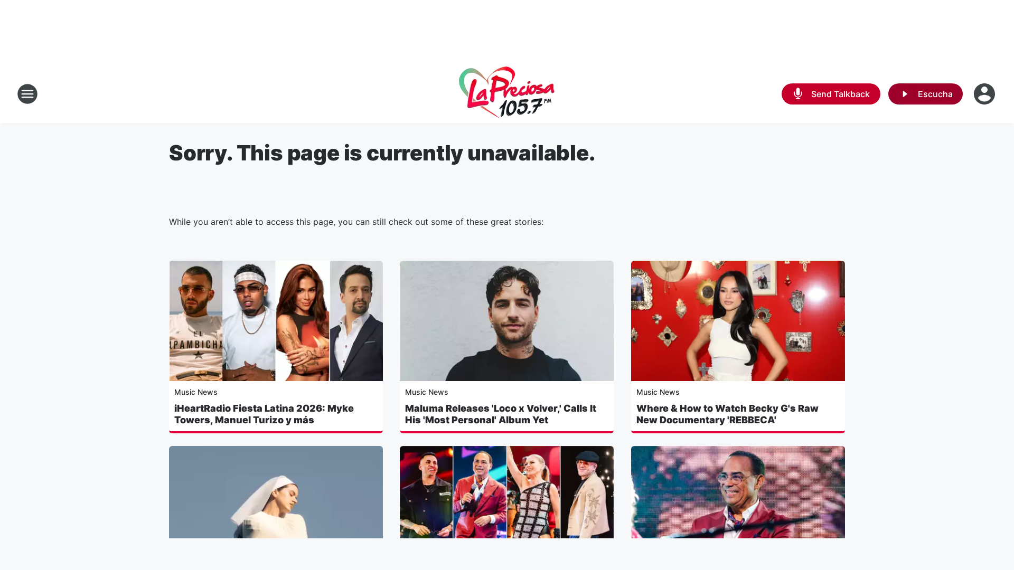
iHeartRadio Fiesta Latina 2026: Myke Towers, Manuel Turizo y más (264, 414)
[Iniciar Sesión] (985, 93)
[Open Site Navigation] (27, 93)
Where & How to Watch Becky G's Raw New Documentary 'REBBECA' (727, 414)
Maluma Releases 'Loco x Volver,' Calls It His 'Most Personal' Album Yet (500, 414)
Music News (196, 391)
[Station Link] (507, 93)
